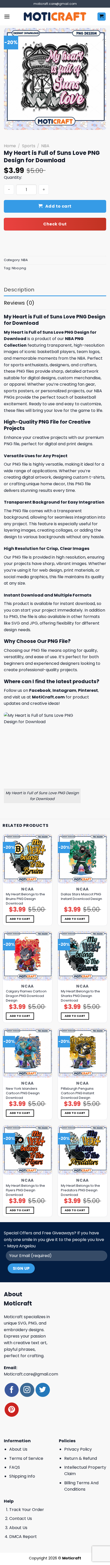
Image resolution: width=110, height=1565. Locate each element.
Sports (28, 146)
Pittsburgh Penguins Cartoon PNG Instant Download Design (77, 1093)
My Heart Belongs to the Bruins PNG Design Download (25, 899)
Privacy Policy (78, 1449)
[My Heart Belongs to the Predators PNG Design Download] (82, 1150)
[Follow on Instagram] (27, 1390)
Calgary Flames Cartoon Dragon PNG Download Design (26, 996)
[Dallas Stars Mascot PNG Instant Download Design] (82, 858)
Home (10, 146)
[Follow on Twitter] (43, 1390)
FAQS (14, 1467)
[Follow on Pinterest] (12, 1409)
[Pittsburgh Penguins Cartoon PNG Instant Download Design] (82, 1052)
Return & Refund (80, 1458)
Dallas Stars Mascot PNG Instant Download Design (81, 896)
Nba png (19, 268)
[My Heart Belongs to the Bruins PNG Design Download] (27, 858)
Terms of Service (26, 1458)
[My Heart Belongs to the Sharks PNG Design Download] (82, 955)
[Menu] (7, 16)
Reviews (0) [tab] (19, 302)
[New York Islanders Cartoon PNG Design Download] (27, 1052)
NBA (45, 146)
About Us (18, 1449)
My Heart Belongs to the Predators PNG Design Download (80, 1190)
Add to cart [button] (20, 919)
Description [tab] (19, 289)
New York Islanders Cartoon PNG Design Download (23, 1093)
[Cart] (101, 16)
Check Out (55, 224)
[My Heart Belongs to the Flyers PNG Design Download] (27, 1150)
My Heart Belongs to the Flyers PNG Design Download (25, 1190)
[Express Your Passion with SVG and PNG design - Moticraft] (55, 16)
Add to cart (58, 206)
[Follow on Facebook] (12, 1390)
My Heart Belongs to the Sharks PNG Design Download (80, 996)
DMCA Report (23, 1537)
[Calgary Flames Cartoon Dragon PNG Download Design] (27, 955)
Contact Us (20, 1518)
